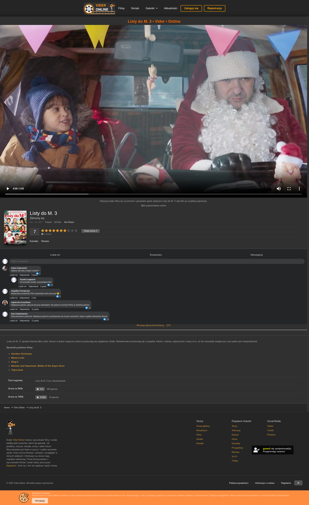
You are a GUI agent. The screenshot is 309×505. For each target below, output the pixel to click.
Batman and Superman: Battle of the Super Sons (38, 366)
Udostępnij (257, 254)
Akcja (234, 426)
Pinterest (271, 435)
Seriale (135, 8)
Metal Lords (17, 357)
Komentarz (156, 254)
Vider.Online (18, 440)
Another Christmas (21, 353)
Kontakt (200, 443)
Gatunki (150, 8)
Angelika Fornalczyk (20, 291)
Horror (234, 439)
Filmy (121, 8)
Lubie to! (14, 275)
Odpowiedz (25, 275)
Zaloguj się (191, 8)
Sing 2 (14, 361)
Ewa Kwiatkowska (19, 314)
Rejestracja (214, 8)
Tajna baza (17, 370)
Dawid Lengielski (27, 280)
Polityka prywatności (238, 483)
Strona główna (203, 426)
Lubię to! (55, 254)
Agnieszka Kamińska (21, 302)
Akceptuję (40, 501)
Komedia (34, 241)
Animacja (236, 430)
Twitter (270, 426)
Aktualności (170, 8)
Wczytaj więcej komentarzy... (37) (154, 325)
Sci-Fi (234, 456)
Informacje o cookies (265, 483)
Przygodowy (237, 448)
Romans (45, 241)
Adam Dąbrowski (19, 268)
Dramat (235, 435)
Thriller (235, 461)
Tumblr (270, 430)
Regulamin (11, 465)
